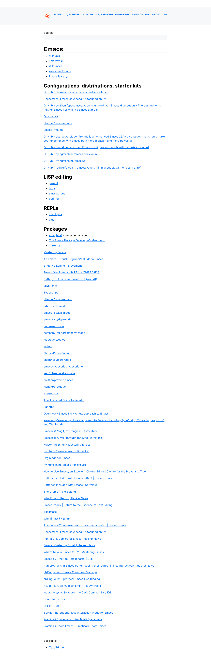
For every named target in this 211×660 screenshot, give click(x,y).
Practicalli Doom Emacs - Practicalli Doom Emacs (75, 626)
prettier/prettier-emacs (58, 380)
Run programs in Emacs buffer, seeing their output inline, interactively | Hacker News (99, 565)
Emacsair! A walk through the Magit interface (73, 437)
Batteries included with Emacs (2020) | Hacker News (78, 478)
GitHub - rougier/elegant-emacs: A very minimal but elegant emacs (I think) (92, 167)
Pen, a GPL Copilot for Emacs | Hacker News (72, 538)
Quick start (51, 116)
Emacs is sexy (58, 76)
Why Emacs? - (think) (57, 518)
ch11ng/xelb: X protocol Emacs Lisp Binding (72, 579)
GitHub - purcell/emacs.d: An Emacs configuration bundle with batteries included (96, 147)
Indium (48, 346)
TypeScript (51, 292)
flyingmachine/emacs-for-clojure (65, 464)
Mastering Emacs (55, 252)
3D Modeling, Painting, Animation (105, 14)
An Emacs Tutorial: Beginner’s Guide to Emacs (73, 259)
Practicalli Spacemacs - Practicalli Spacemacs (73, 619)
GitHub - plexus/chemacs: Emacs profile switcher (76, 92)
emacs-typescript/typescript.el (64, 366)
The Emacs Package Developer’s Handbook (77, 240)
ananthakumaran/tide (57, 359)
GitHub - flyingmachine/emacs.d (65, 160)
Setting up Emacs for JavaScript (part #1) (70, 279)
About (156, 14)
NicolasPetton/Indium (57, 353)
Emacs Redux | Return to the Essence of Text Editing (78, 505)
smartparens (57, 193)
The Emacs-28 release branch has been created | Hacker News (85, 525)
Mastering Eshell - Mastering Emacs (67, 444)
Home (57, 14)
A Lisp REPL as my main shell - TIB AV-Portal (73, 585)
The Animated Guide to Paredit (64, 400)
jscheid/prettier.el (55, 386)
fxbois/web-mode (55, 306)
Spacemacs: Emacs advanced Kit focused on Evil (75, 99)
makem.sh (55, 245)
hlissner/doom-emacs (58, 123)
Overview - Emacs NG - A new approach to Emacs (76, 413)
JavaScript (50, 285)
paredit (53, 183)
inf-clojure (55, 214)
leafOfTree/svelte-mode (59, 373)
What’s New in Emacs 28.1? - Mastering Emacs (74, 552)
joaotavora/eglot (54, 339)
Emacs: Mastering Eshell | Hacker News (69, 545)
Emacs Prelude (53, 129)
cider (52, 219)
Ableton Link (140, 14)
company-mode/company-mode (64, 332)
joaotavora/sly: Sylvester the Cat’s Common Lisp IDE (77, 592)
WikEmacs (55, 66)
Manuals (54, 55)
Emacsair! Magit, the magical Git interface (71, 431)
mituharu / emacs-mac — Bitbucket (66, 451)
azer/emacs (51, 393)
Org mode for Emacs (57, 458)
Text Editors (57, 647)
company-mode (54, 326)
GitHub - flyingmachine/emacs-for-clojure (71, 154)
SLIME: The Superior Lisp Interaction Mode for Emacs (78, 612)
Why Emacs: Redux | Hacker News (66, 498)
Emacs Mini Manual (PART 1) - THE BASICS (72, 272)
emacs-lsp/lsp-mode (57, 312)
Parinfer (49, 406)
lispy (52, 188)
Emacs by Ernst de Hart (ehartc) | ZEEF (69, 558)
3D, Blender (72, 14)
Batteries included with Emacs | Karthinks (71, 484)
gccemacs (50, 511)
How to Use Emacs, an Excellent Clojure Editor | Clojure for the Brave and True (95, 471)
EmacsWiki (56, 61)
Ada (166, 14)
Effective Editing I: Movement (63, 265)
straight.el (55, 235)
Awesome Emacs (60, 71)
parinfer (54, 198)
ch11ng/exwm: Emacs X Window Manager (70, 572)
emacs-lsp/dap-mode (58, 319)
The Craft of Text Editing (60, 491)
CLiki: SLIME (52, 606)
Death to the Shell (55, 599)
